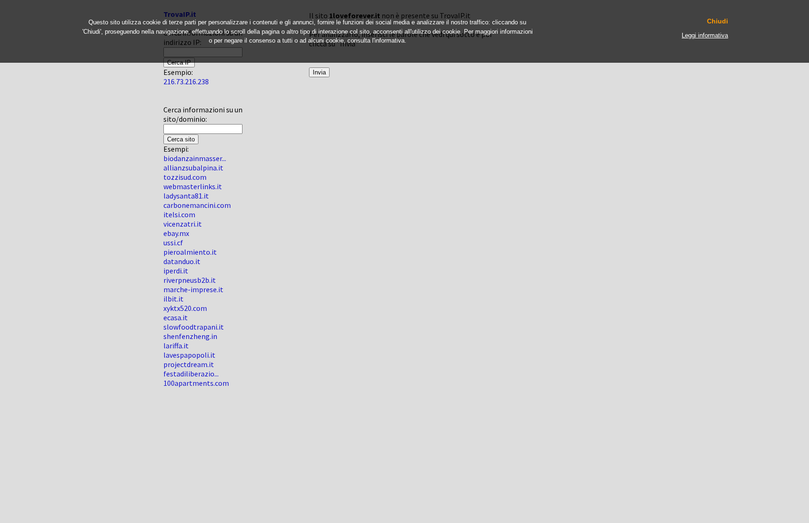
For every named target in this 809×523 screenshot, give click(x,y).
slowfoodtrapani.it (193, 326)
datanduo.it (181, 261)
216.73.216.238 (186, 81)
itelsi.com (179, 214)
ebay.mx (176, 233)
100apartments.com (196, 383)
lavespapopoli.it (189, 355)
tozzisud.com (184, 177)
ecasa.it (175, 317)
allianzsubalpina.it (193, 167)
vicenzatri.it (182, 223)
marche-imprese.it (193, 289)
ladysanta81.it (186, 195)
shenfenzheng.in (190, 336)
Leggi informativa (705, 35)
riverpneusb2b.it (189, 280)
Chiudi (717, 21)
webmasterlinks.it (192, 186)
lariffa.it (176, 345)
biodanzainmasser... (194, 158)
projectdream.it (188, 364)
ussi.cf (173, 242)
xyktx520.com (185, 308)
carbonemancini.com (197, 205)
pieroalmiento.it (190, 252)
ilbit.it (173, 298)
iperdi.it (175, 270)
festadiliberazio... (191, 373)
